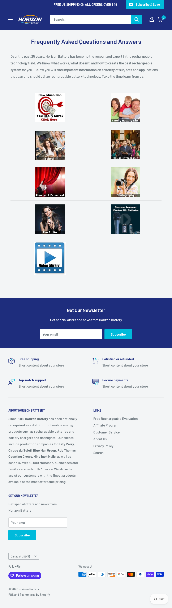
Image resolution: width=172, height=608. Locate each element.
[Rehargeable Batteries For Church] (125, 144)
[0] (160, 19)
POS (11, 594)
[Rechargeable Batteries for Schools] (50, 145)
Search (98, 453)
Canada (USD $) (20, 556)
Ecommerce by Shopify (35, 594)
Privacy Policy (103, 446)
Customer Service (106, 432)
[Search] (136, 19)
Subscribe (118, 334)
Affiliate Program (105, 425)
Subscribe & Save (148, 4)
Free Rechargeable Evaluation (115, 418)
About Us (100, 439)
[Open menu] (10, 19)
